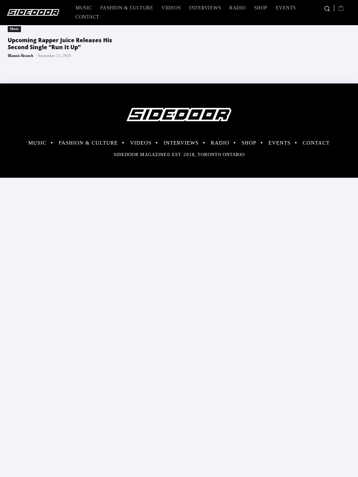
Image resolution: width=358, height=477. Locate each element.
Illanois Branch (20, 55)
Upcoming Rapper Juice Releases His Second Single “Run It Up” (60, 43)
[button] (327, 8)
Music (14, 29)
